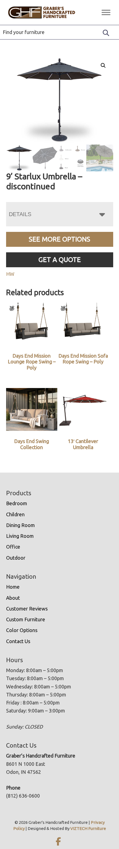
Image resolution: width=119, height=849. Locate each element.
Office (13, 546)
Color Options (21, 630)
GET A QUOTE (59, 259)
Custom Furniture (25, 619)
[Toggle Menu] (106, 12)
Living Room (20, 536)
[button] (103, 65)
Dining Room (20, 525)
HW (10, 274)
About (13, 598)
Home (13, 586)
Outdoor (15, 557)
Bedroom (16, 503)
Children (15, 514)
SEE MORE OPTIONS (59, 239)
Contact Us (18, 641)
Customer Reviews (27, 608)
